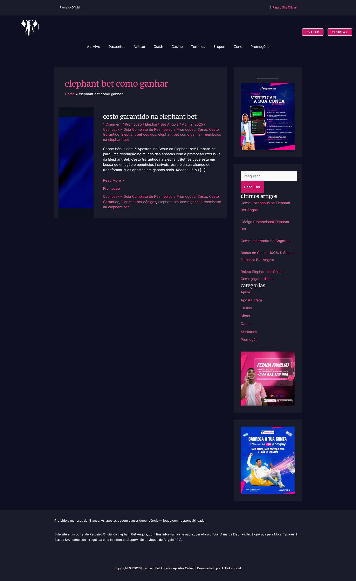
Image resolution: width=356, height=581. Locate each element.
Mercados (249, 332)
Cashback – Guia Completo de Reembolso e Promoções (149, 129)
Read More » (113, 180)
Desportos (116, 47)
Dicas (245, 316)
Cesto (202, 129)
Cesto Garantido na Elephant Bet (150, 116)
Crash (158, 47)
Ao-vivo (93, 47)
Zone (238, 47)
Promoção (133, 124)
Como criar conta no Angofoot (266, 241)
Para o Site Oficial (284, 7)
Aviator (139, 47)
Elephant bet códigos (138, 134)
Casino (177, 47)
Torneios (198, 47)
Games (246, 324)
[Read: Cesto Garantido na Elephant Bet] (76, 162)
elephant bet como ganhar (180, 134)
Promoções (260, 47)
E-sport (219, 47)
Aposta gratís (252, 300)
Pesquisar (252, 187)
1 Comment (112, 124)
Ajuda (245, 292)
